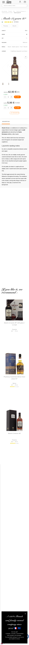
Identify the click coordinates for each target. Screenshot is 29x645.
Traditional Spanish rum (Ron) (7, 12)
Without (25, 42)
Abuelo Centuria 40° (14, 433)
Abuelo (14, 26)
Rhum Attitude (8, 2)
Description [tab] (6, 121)
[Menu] (3, 2)
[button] (25, 56)
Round (25, 46)
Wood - (10, 46)
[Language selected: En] (2, 643)
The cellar (10, 11)
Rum (14, 11)
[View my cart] (25, 2)
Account (20, 2)
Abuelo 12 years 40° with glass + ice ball (14, 324)
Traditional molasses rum (21, 11)
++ (26, 38)
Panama (5, 26)
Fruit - (22, 46)
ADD (18, 97)
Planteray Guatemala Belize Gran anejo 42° (14, 377)
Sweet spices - (16, 46)
